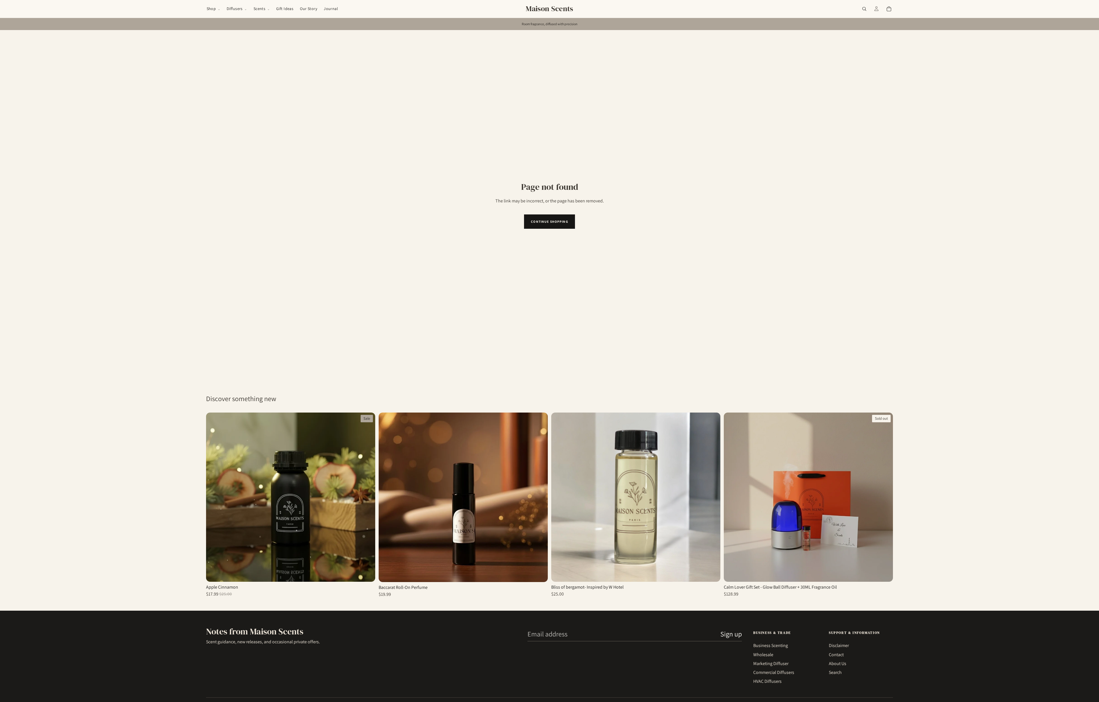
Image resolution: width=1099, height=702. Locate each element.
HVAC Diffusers (767, 681)
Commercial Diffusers (773, 672)
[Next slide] (884, 497)
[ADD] (539, 571)
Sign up (731, 633)
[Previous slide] (732, 497)
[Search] (864, 9)
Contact (836, 655)
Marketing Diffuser (770, 663)
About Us (837, 663)
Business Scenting (770, 645)
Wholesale (763, 655)
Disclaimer (839, 645)
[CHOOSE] (366, 571)
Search (835, 672)
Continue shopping (549, 221)
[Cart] (889, 9)
